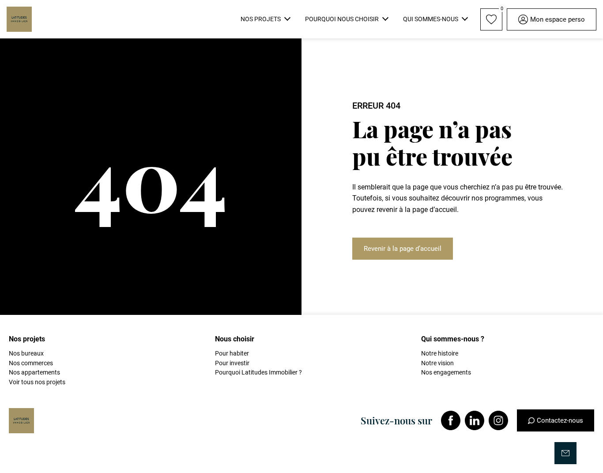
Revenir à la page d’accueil (402, 249)
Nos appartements (34, 372)
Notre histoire (439, 353)
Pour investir (232, 363)
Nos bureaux (26, 353)
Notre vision (437, 363)
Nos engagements (446, 372)
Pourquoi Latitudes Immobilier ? (258, 372)
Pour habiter (232, 353)
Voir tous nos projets (37, 382)
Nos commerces (31, 363)
